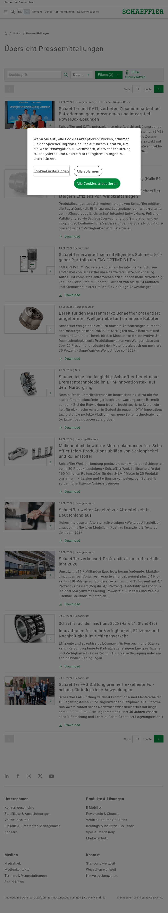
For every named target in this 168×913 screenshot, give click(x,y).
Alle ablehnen (88, 171)
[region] (84, 161)
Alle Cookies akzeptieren (97, 183)
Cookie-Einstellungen (51, 171)
